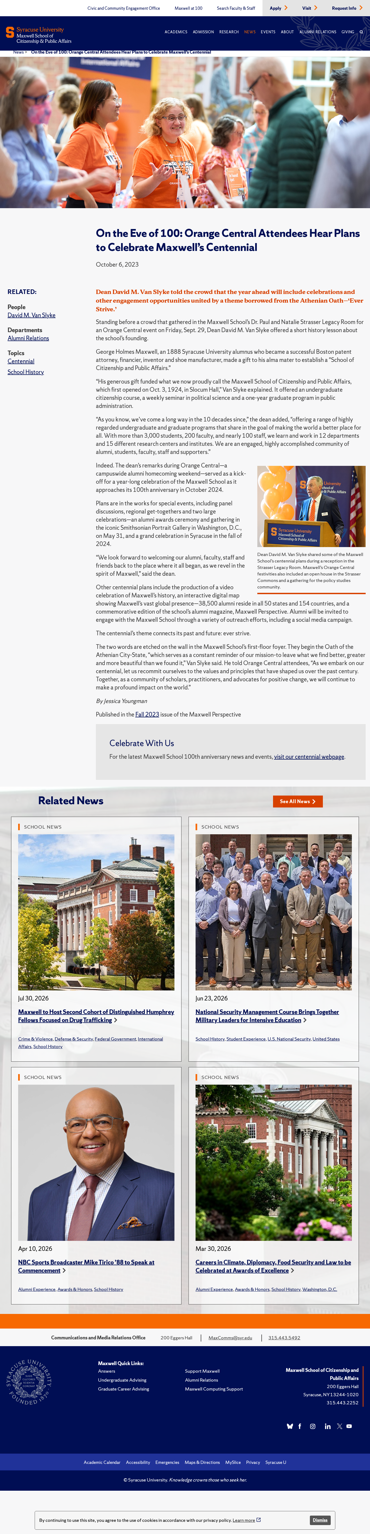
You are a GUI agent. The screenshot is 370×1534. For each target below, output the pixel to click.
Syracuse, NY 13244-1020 (331, 1394)
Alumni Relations (318, 32)
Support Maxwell (202, 1371)
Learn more (244, 1520)
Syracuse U (275, 1462)
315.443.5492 (284, 1338)
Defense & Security (74, 1039)
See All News (295, 801)
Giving (348, 32)
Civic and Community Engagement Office (123, 8)
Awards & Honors (74, 1289)
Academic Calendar (102, 1462)
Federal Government (115, 1039)
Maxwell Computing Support (214, 1389)
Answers (106, 1371)
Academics (176, 32)
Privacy (253, 1462)
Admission (203, 32)
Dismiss (320, 1520)
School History (26, 372)
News (249, 32)
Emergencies (167, 1462)
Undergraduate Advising (122, 1380)
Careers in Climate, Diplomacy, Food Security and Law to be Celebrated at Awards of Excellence (273, 1266)
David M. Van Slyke (32, 315)
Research (229, 32)
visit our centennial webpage (309, 757)
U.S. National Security (289, 1039)
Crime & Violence (35, 1039)
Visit (307, 8)
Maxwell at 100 (188, 8)
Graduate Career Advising (123, 1389)
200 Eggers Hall (343, 1386)
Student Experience (246, 1039)
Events (268, 32)
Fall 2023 (147, 714)
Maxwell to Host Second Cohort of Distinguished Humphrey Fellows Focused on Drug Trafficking (96, 1016)
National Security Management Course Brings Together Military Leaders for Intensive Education (267, 1016)
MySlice (233, 1462)
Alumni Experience (37, 1289)
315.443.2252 (343, 1402)
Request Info (344, 8)
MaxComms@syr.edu (230, 1338)
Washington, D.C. (319, 1289)
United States (326, 1039)
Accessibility (138, 1462)
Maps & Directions (202, 1462)
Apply (276, 8)
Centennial (21, 361)
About (287, 32)
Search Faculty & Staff (236, 8)
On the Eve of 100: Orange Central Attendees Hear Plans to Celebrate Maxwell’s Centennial (121, 52)
